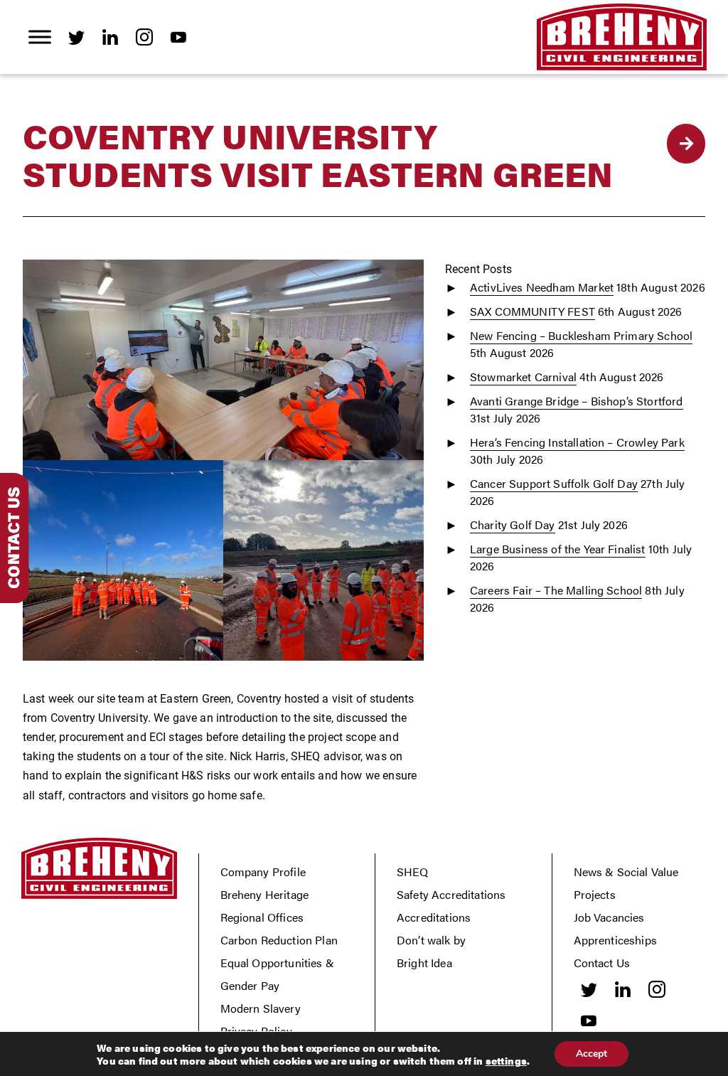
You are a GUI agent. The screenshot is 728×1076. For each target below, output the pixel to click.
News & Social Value (626, 871)
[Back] (686, 144)
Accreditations (434, 917)
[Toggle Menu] (39, 36)
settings (506, 1060)
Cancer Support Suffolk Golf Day (554, 483)
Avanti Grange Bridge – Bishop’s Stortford (576, 401)
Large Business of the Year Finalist (558, 548)
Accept (591, 1053)
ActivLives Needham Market (542, 287)
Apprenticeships (615, 940)
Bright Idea (424, 962)
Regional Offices (262, 917)
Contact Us (602, 962)
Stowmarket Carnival (523, 376)
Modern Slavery (260, 1008)
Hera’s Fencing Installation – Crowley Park (577, 442)
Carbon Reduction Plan (279, 940)
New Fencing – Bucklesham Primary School (581, 335)
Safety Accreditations (451, 894)
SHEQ (413, 871)
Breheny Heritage (264, 894)
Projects (595, 894)
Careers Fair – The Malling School (556, 590)
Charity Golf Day (512, 524)
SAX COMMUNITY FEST (532, 311)
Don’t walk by (431, 940)
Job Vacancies (609, 917)
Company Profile (263, 871)
